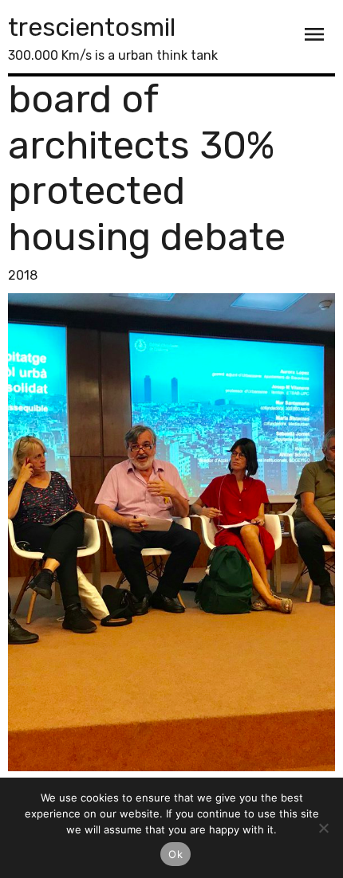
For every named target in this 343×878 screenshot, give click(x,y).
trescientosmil (91, 27)
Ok (175, 854)
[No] (323, 828)
